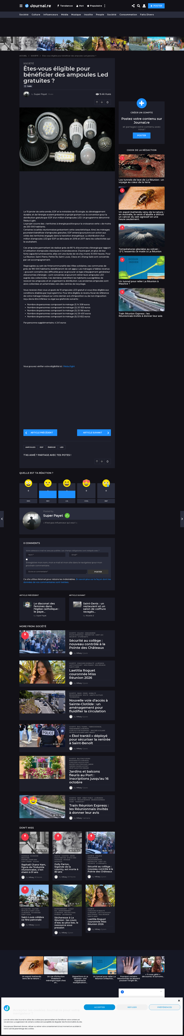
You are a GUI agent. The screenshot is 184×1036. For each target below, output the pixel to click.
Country (65, 856)
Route (85, 695)
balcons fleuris (83, 758)
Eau (55, 911)
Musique (76, 14)
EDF (41, 447)
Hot (81, 6)
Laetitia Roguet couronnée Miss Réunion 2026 (82, 674)
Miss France (89, 665)
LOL (67, 501)
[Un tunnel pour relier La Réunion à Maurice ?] (142, 267)
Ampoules (30, 447)
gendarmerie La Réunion (79, 728)
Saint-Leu (99, 635)
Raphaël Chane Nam (29, 859)
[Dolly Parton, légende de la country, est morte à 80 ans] (67, 843)
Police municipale (76, 635)
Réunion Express (98, 800)
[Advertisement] (92, 27)
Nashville (58, 861)
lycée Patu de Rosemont (79, 730)
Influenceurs (50, 14)
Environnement (60, 909)
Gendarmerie (90, 633)
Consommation (128, 14)
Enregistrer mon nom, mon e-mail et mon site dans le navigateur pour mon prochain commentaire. (64, 564)
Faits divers (147, 14)
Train (71, 801)
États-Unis (71, 858)
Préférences (164, 1007)
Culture (36, 14)
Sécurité (72, 637)
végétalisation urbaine (79, 768)
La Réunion (99, 663)
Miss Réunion (100, 665)
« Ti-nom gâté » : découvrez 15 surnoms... (153, 975)
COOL (86, 501)
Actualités (26, 909)
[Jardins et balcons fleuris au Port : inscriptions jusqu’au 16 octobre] (42, 767)
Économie (34, 856)
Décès (72, 856)
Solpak (36, 861)
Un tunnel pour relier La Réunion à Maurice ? (139, 282)
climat (71, 909)
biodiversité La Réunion (79, 760)
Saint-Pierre (26, 861)
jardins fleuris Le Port (78, 766)
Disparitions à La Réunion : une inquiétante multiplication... (80, 979)
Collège (80, 633)
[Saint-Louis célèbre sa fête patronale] (34, 896)
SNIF (106, 501)
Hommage (25, 856)
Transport (79, 801)
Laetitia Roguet (76, 665)
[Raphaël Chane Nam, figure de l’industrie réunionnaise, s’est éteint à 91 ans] (34, 843)
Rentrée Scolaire (98, 730)
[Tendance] (25, 635)
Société (24, 14)
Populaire (96, 6)
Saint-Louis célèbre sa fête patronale (32, 918)
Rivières (57, 914)
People (100, 14)
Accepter (99, 1007)
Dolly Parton (60, 858)
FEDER (85, 693)
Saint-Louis (26, 914)
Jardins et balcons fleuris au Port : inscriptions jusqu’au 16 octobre (89, 776)
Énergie (52, 447)
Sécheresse (67, 914)
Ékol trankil (82, 727)
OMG (28, 501)
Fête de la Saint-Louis (30, 911)
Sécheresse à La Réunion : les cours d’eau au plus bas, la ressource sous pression (66, 922)
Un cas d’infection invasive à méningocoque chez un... (56, 979)
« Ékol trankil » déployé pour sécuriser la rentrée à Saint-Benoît (89, 739)
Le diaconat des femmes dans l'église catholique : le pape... (46, 607)
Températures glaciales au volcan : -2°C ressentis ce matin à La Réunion (140, 250)
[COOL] (33, 800)
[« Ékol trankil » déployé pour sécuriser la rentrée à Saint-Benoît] (42, 735)
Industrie (25, 858)
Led (61, 447)
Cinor (79, 693)
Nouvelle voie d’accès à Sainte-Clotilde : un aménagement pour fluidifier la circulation (88, 705)
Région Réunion (75, 695)
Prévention (89, 635)
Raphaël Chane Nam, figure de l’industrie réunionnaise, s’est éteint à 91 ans (33, 868)
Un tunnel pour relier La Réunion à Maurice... (104, 977)
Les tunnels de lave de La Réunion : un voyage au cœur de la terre (141, 181)
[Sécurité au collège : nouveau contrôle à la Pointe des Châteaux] (42, 641)
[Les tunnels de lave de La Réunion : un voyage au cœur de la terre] (142, 165)
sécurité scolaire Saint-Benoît (82, 732)
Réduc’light (69, 366)
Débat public (87, 798)
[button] (179, 1000)
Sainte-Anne (74, 667)
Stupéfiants (83, 637)
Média (64, 14)
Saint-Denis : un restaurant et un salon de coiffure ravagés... (94, 607)
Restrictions (69, 912)
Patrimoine (36, 912)
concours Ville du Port (79, 762)
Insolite (88, 14)
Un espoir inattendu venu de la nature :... (31, 977)
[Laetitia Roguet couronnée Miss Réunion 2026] (42, 672)
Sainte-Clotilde (96, 695)
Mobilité (92, 693)
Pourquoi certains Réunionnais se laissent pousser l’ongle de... (128, 978)
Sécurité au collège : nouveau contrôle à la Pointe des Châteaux (87, 644)
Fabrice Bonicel (95, 727)
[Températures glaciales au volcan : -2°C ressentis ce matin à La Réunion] (142, 235)
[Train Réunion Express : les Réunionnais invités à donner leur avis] (42, 806)
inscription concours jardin (81, 764)
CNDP (79, 798)
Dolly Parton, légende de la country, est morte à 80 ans (66, 868)
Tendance (66, 6)
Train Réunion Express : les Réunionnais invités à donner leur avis (89, 809)
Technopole (74, 697)
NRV (47, 501)
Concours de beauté (85, 663)
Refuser (132, 1007)
